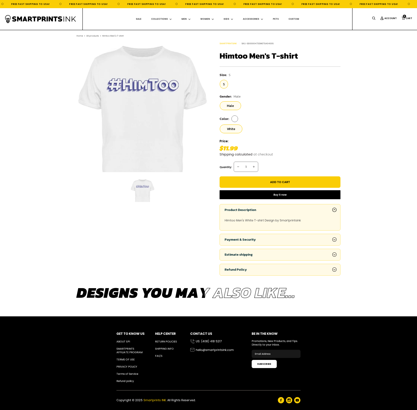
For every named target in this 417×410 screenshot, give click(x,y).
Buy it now (280, 194)
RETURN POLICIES (166, 341)
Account (390, 18)
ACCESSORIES (251, 19)
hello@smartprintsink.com (215, 350)
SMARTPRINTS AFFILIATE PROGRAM (129, 350)
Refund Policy (236, 269)
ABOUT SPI (123, 341)
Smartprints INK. (155, 400)
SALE (138, 19)
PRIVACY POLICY (126, 367)
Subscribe (264, 364)
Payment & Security (240, 239)
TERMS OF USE (125, 359)
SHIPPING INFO (164, 349)
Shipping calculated (236, 154)
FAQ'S (158, 356)
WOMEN (205, 19)
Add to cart (280, 182)
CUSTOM (293, 19)
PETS (276, 19)
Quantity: (226, 167)
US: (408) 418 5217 (209, 341)
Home (80, 35)
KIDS (226, 19)
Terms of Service (127, 374)
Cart (408, 18)
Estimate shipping (239, 254)
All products (92, 35)
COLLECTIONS (159, 19)
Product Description (240, 209)
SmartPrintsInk (228, 43)
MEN (184, 19)
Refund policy (125, 381)
